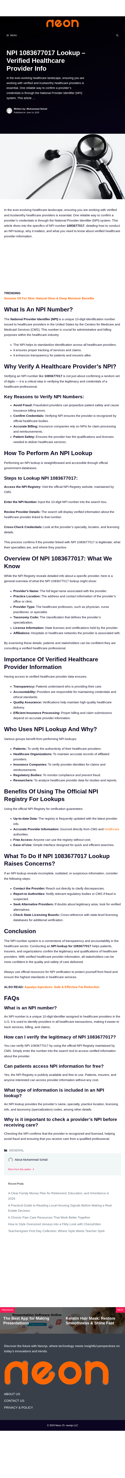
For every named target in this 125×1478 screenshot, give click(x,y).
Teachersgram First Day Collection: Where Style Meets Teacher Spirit (56, 1231)
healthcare (111, 829)
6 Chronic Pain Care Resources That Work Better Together (49, 1217)
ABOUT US (12, 1394)
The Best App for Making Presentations (26, 1320)
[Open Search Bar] (117, 35)
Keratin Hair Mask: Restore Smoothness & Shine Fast (90, 1320)
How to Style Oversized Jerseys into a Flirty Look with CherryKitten (54, 1224)
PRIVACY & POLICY (18, 1407)
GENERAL (16, 1150)
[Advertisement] (59, 7)
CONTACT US (14, 1400)
